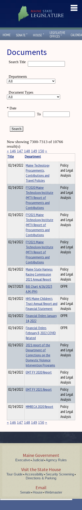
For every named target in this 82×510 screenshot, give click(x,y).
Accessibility (34, 474)
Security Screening (60, 474)
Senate (22, 35)
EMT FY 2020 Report (39, 372)
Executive (22, 460)
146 (13, 151)
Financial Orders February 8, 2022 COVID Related (41, 332)
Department (33, 156)
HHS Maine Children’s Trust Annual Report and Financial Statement (41, 303)
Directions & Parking (41, 478)
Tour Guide (14, 474)
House (38, 35)
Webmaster (53, 492)
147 (20, 151)
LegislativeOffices (57, 34)
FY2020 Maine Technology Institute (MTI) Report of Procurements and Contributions (39, 197)
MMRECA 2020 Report (39, 406)
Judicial (38, 460)
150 (41, 151)
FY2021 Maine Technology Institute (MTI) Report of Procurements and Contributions (39, 224)
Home (6, 35)
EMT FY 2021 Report (39, 389)
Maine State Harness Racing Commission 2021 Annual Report (39, 274)
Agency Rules (56, 460)
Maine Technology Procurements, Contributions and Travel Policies (37, 173)
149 (34, 151)
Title (10, 156)
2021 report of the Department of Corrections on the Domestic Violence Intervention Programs (40, 355)
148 (27, 151)
